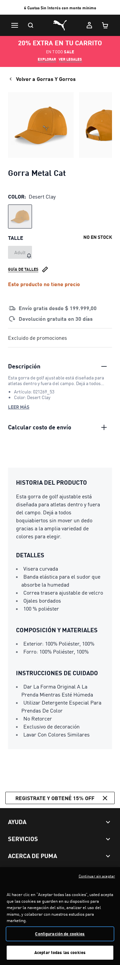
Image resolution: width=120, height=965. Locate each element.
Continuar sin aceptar (97, 876)
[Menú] (14, 25)
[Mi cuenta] (89, 25)
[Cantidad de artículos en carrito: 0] (105, 25)
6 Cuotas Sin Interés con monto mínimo (60, 7)
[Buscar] (30, 25)
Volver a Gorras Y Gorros (46, 79)
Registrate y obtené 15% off (54, 798)
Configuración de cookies (60, 933)
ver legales (70, 59)
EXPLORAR (47, 59)
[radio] (20, 217)
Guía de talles (23, 269)
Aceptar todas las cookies (60, 952)
